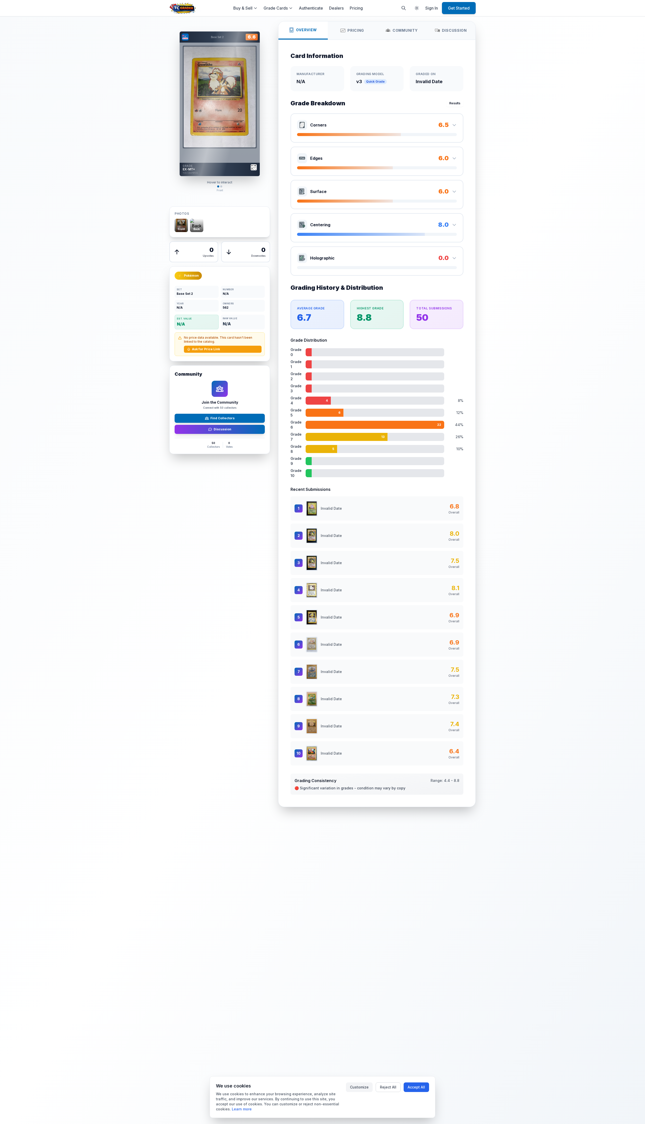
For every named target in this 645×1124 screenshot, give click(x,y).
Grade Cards (276, 8)
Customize (359, 1087)
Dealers (336, 8)
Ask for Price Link (206, 349)
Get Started (459, 8)
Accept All (416, 1087)
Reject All (388, 1087)
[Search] (403, 8)
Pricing (356, 8)
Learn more (242, 1109)
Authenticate (311, 8)
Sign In (431, 8)
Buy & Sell (242, 8)
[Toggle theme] (416, 8)
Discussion (222, 429)
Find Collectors (222, 418)
